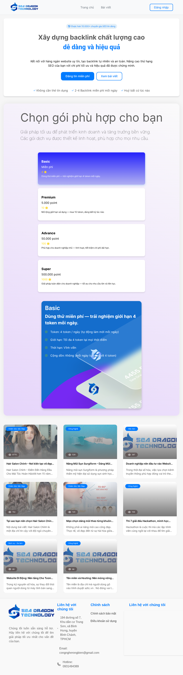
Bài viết (106, 7)
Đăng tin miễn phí (78, 76)
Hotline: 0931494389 (71, 664)
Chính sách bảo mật (103, 613)
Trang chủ (87, 7)
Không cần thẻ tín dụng (52, 90)
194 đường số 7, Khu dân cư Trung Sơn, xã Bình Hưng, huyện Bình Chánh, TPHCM (71, 628)
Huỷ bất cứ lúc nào (137, 90)
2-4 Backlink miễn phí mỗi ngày (96, 90)
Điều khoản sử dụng (104, 621)
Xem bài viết (109, 76)
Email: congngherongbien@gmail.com (79, 650)
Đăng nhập (161, 7)
